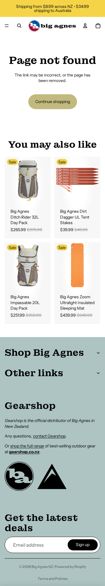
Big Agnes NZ (42, 566)
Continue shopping (52, 101)
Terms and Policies (53, 578)
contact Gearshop (49, 436)
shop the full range (27, 446)
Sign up (83, 544)
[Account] (85, 25)
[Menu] (6, 25)
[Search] (19, 25)
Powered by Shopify (70, 566)
